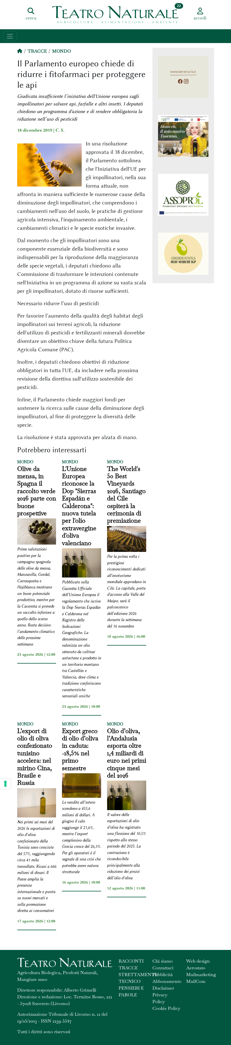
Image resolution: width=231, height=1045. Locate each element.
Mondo (61, 51)
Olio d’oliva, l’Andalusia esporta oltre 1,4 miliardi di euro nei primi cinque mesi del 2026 (126, 753)
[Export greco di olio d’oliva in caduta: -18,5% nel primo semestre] (81, 786)
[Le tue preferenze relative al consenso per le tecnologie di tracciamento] (5, 783)
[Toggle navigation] (10, 36)
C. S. (60, 130)
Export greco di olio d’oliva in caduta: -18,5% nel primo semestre (80, 749)
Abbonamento (166, 981)
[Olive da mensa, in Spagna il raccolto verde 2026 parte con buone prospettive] (36, 532)
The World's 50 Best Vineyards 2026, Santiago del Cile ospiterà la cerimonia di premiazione (126, 494)
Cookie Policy (166, 1008)
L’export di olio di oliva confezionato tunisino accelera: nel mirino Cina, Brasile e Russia (34, 756)
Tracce (37, 51)
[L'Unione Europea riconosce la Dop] (81, 563)
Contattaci (163, 968)
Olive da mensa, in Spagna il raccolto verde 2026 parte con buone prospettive (36, 491)
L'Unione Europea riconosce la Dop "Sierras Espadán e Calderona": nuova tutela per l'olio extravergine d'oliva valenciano (79, 506)
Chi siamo (162, 961)
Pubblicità (162, 974)
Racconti (131, 961)
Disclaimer (163, 988)
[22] (115, 14)
